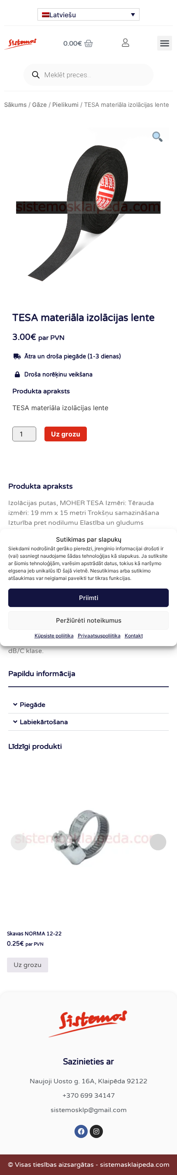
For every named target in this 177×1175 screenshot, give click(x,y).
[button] (164, 43)
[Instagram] (96, 1131)
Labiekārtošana (44, 722)
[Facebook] (81, 1131)
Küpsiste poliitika (54, 636)
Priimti (88, 598)
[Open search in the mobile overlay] (88, 75)
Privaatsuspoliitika (99, 636)
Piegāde (32, 705)
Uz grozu (65, 434)
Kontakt (134, 636)
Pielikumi (65, 104)
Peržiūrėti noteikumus (88, 620)
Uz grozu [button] (28, 965)
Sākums (15, 104)
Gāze (39, 104)
